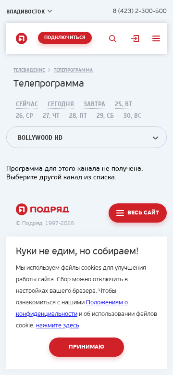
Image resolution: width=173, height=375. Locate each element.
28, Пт (78, 116)
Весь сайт (143, 213)
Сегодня (61, 104)
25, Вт (123, 104)
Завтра (94, 104)
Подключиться (65, 37)
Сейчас (27, 104)
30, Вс (132, 116)
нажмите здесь (57, 326)
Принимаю (86, 347)
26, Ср (24, 116)
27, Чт (51, 116)
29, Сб (105, 116)
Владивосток (25, 11)
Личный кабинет (135, 38)
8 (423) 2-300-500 (140, 11)
